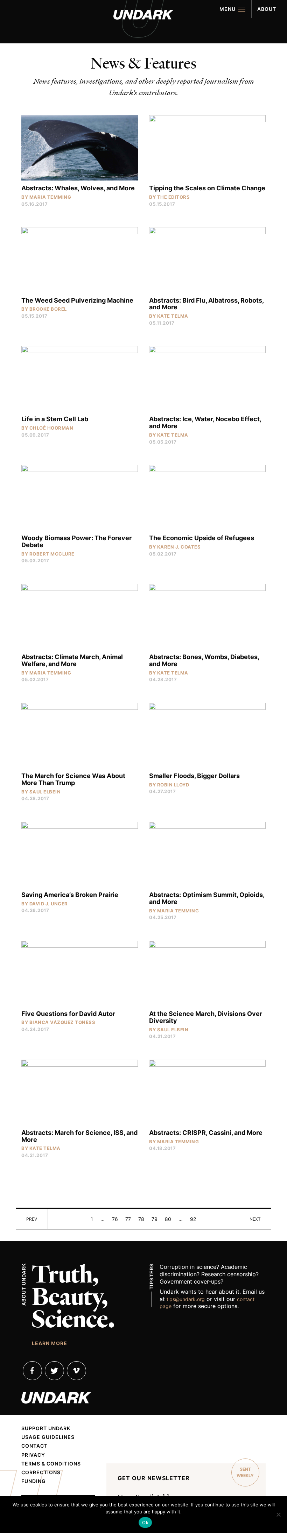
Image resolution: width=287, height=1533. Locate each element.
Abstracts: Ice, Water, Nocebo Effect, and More (205, 422)
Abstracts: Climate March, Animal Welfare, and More (72, 660)
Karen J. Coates (179, 547)
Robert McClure (52, 554)
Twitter (54, 1370)
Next (255, 1219)
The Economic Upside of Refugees (201, 538)
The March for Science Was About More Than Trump (73, 779)
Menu (227, 9)
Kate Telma (172, 316)
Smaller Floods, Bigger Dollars (194, 775)
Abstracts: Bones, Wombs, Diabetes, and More (204, 660)
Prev (31, 1219)
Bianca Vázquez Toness (62, 1022)
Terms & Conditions (51, 1463)
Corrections (41, 1472)
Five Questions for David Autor (68, 1013)
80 (168, 1219)
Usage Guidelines (48, 1437)
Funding (33, 1481)
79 (155, 1219)
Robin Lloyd (173, 784)
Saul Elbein (45, 791)
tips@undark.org (186, 1299)
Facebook (32, 1370)
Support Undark (45, 1428)
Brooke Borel (48, 309)
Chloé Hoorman (51, 428)
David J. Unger (48, 903)
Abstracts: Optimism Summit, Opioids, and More (206, 898)
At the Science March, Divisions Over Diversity (205, 1017)
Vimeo (76, 1370)
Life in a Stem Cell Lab (54, 419)
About (266, 9)
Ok (145, 1522)
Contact (34, 1445)
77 (128, 1219)
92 (193, 1219)
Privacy (33, 1455)
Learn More (49, 1343)
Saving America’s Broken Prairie (69, 894)
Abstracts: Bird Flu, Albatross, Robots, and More (206, 304)
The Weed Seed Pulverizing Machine (77, 300)
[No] (278, 1514)
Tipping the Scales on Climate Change (207, 188)
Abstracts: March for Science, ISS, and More (79, 1136)
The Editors (173, 197)
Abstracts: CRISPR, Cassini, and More (205, 1132)
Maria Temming (50, 197)
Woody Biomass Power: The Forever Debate (76, 541)
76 (115, 1219)
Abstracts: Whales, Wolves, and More (78, 188)
